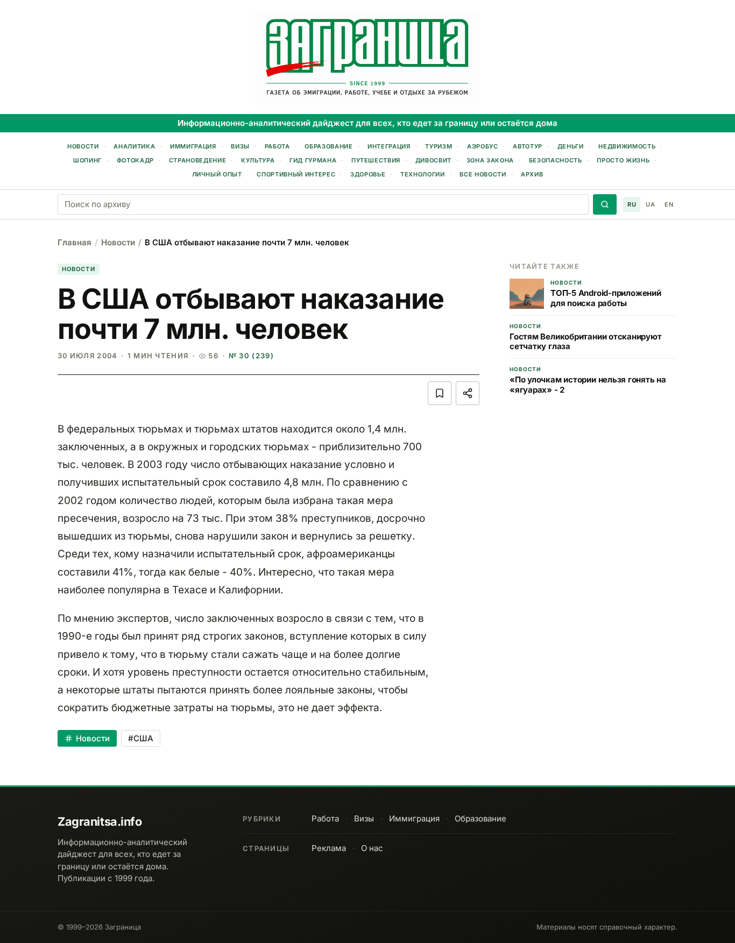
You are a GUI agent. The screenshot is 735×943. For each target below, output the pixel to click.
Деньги (570, 146)
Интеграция (389, 146)
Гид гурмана (312, 160)
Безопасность (555, 160)
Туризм (438, 146)
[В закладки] (439, 393)
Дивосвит (433, 160)
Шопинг (87, 160)
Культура (257, 160)
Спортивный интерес (296, 174)
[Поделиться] (467, 393)
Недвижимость (626, 146)
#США (140, 738)
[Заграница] (367, 58)
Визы (240, 146)
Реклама (329, 848)
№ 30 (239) (251, 355)
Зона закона (490, 160)
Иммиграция (193, 146)
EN (669, 204)
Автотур (527, 146)
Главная (74, 242)
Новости (83, 146)
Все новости (483, 174)
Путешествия (375, 160)
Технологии (422, 174)
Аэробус (482, 146)
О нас (372, 848)
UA (650, 204)
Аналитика (134, 146)
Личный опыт (217, 174)
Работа (277, 146)
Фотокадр (135, 160)
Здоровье (367, 174)
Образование (328, 146)
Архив (532, 174)
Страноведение (198, 160)
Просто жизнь (623, 160)
